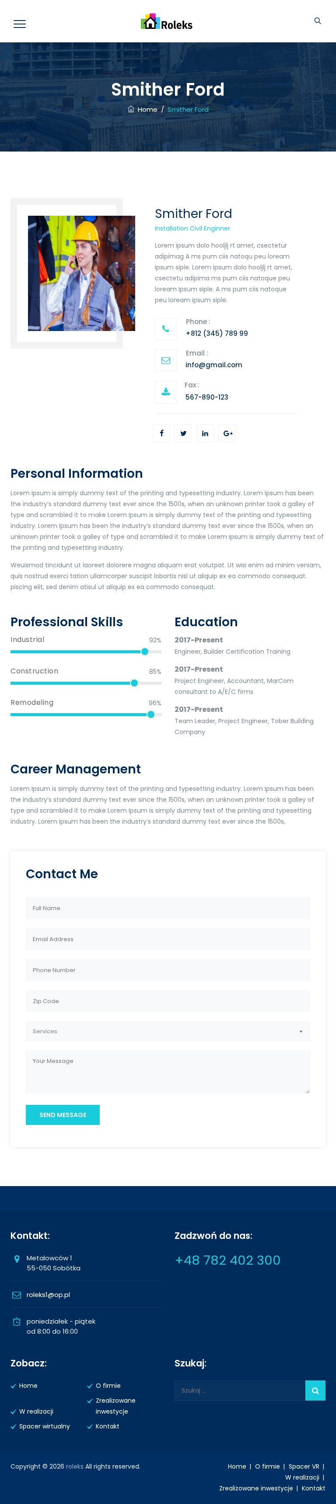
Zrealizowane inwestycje (116, 1406)
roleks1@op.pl (48, 1294)
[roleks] (167, 21)
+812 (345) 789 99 (217, 333)
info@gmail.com (214, 364)
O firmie (108, 1385)
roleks (75, 1466)
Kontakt (107, 1426)
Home (146, 109)
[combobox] (168, 1031)
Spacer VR (304, 1466)
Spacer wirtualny (44, 1426)
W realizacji (36, 1411)
